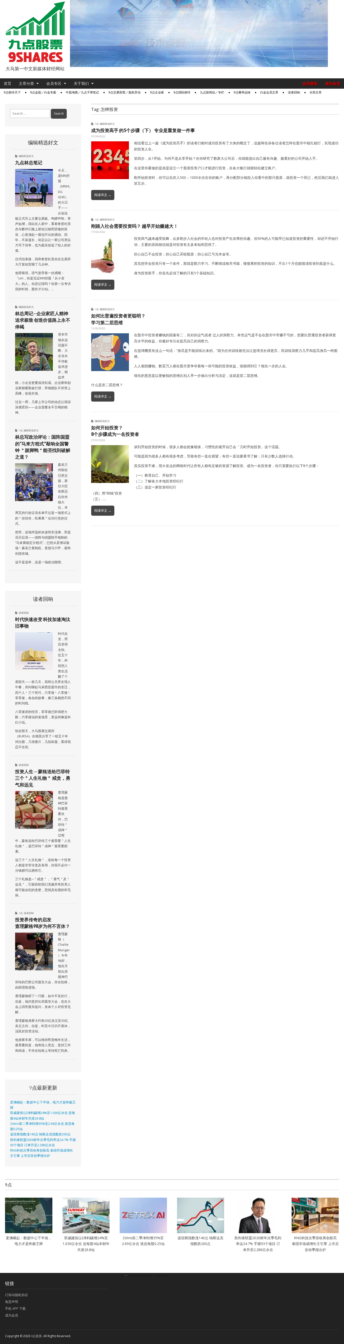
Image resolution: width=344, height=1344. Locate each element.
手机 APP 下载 (15, 1308)
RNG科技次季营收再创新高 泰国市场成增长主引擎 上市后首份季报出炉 (315, 1243)
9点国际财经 (182, 92)
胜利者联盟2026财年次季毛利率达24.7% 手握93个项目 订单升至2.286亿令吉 (257, 1243)
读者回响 (294, 92)
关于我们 (81, 83)
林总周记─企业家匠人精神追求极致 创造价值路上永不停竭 (42, 320)
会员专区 (53, 83)
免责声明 (11, 1301)
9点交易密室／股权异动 (125, 92)
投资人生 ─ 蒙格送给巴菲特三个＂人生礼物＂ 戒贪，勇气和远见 (42, 778)
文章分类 (26, 83)
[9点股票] (35, 32)
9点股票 (36, 1336)
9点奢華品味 (242, 92)
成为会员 (332, 83)
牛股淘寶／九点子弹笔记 (82, 92)
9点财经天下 (12, 92)
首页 (7, 83)
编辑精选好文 (107, 123)
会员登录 (310, 83)
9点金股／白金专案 (43, 92)
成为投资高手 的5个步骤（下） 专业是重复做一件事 (143, 130)
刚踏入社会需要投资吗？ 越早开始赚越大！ (134, 226)
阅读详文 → (102, 194)
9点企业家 (157, 92)
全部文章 (315, 92)
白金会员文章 (269, 92)
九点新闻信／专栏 (212, 92)
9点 (97, 123)
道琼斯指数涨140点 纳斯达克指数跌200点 (40, 1134)
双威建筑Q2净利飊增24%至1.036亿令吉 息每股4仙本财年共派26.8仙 (86, 1243)
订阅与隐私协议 (16, 1295)
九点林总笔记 (28, 162)
